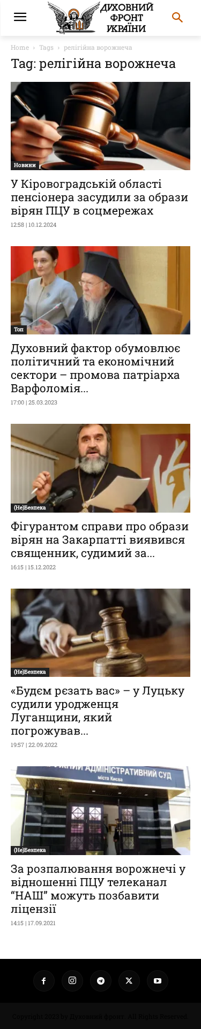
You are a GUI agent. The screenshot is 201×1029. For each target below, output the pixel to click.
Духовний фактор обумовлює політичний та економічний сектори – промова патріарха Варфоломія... (95, 367)
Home (20, 47)
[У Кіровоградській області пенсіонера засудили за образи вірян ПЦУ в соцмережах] (100, 126)
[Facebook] (44, 981)
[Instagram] (72, 981)
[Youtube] (157, 981)
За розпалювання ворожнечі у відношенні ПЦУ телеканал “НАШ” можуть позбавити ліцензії (98, 888)
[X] (129, 981)
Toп (19, 329)
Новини (25, 165)
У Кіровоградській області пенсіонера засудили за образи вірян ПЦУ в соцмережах (99, 197)
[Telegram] (100, 981)
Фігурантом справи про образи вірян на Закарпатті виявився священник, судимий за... (100, 539)
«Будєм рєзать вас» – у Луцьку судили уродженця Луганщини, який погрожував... (97, 710)
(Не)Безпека (30, 507)
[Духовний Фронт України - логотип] (100, 18)
